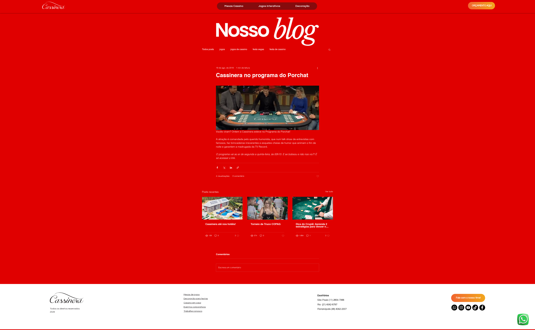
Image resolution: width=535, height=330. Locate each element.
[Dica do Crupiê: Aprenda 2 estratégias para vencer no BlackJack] (312, 208)
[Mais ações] (317, 68)
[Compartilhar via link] (237, 167)
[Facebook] (482, 307)
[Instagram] (461, 307)
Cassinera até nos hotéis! (220, 224)
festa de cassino (278, 49)
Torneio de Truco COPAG (266, 224)
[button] (269, 6)
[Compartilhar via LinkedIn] (231, 167)
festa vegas (258, 49)
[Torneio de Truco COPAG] (267, 208)
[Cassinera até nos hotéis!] (222, 208)
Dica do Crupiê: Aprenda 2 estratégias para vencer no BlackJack (312, 225)
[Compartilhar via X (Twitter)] (224, 167)
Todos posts (208, 49)
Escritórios (323, 295)
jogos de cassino (238, 49)
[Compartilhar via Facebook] (217, 167)
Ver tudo (329, 192)
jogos (222, 49)
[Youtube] (468, 307)
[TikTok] (475, 307)
